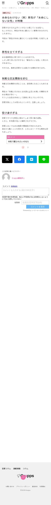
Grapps (28, 490)
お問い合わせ (10, 486)
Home (4, 8)
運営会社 (35, 486)
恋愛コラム (13, 8)
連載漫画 (16, 468)
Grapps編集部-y (18, 178)
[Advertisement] (25, 320)
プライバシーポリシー (23, 486)
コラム (25, 468)
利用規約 (42, 486)
